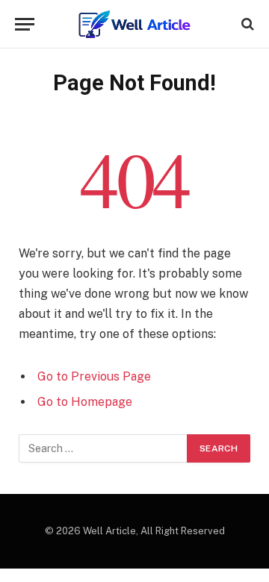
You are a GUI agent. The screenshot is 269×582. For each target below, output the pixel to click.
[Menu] (24, 24)
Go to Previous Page (94, 376)
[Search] (246, 24)
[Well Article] (134, 24)
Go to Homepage (84, 402)
